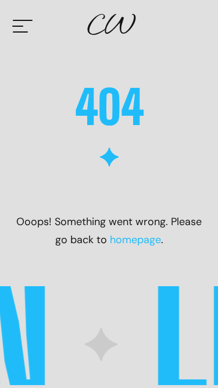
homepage (135, 240)
